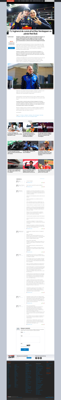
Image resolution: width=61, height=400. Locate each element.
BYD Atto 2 (27, 369)
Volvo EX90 (27, 385)
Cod (21, 343)
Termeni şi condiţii (19, 397)
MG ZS (27, 382)
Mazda (16, 365)
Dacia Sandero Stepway (39, 368)
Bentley (8, 368)
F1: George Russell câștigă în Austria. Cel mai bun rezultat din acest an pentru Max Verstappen (44, 134)
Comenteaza (42, 178)
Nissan (16, 369)
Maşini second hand (49, 363)
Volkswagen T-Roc (28, 370)
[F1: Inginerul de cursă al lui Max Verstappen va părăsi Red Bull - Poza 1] (30, 19)
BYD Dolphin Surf (28, 387)
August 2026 (48, 369)
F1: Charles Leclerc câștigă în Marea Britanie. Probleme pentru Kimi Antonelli (45, 171)
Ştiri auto (47, 364)
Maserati (16, 364)
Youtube (41, 358)
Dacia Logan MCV (38, 394)
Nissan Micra (38, 373)
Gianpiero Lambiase (28, 115)
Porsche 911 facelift (28, 386)
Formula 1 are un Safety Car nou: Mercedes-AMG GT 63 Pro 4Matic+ (14, 171)
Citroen (8, 370)
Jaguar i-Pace (38, 377)
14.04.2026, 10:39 (21, 255)
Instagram (38, 358)
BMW (8, 369)
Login (42, 1)
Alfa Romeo (9, 365)
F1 (19, 115)
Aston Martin (9, 366)
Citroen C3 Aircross (28, 376)
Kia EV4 (27, 374)
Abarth (8, 364)
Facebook (36, 358)
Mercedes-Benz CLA (29, 365)
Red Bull (41, 115)
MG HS (27, 380)
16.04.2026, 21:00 (21, 297)
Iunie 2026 (48, 371)
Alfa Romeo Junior (28, 392)
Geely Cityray (28, 367)
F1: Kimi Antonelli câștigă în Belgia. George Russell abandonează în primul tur (29, 171)
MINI (15, 367)
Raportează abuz (29, 182)
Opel (15, 370)
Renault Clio (27, 368)
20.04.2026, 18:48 (21, 306)
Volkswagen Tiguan (28, 364)
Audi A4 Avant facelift (39, 385)
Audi (8, 367)
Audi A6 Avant (28, 375)
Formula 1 (22, 115)
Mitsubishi (16, 368)
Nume (22, 332)
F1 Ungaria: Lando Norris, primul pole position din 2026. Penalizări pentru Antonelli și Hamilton (45, 153)
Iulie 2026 (47, 370)
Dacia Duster (38, 391)
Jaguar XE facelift (38, 381)
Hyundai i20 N (38, 376)
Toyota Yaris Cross (38, 370)
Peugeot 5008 (28, 379)
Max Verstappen (36, 115)
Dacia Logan (38, 393)
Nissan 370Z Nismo (39, 365)
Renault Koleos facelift (39, 390)
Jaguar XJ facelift (38, 369)
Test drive (47, 365)
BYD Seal (27, 366)
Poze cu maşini (48, 366)
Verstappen (18, 116)
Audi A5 (27, 378)
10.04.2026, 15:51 (21, 191)
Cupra (8, 371)
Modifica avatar (18, 329)
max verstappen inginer (32, 116)
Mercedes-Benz (17, 366)
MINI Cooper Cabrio (28, 377)
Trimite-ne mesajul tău (49, 397)
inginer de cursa (24, 116)
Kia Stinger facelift (38, 386)
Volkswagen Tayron (28, 381)
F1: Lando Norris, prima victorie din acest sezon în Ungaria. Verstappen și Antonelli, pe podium (29, 134)
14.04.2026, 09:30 (21, 232)
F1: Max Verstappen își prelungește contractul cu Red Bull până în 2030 (15, 134)
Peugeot (16, 371)
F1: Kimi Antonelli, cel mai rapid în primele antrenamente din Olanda (15, 152)
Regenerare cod (27, 346)
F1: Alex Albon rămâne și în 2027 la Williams (29, 152)
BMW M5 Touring (28, 373)
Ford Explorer (38, 364)
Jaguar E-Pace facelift (39, 380)
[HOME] (10, 1)
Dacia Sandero (38, 392)
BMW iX (37, 389)
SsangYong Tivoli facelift (39, 384)
